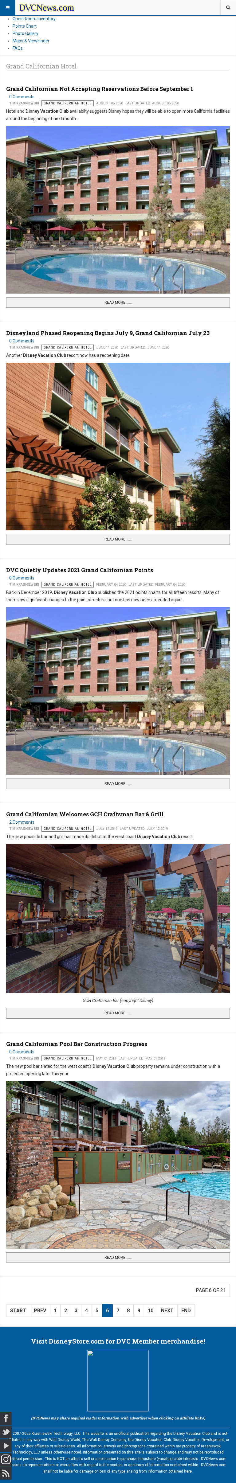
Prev (40, 1310)
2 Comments (21, 822)
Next (167, 1310)
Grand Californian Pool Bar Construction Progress (76, 1044)
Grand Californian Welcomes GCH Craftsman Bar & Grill (84, 814)
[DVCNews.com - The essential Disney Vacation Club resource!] (46, 7)
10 (150, 1310)
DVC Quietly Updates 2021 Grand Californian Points (79, 570)
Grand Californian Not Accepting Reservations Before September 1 (99, 88)
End (186, 1310)
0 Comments (21, 96)
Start (18, 1310)
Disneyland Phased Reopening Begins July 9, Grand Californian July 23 (108, 333)
